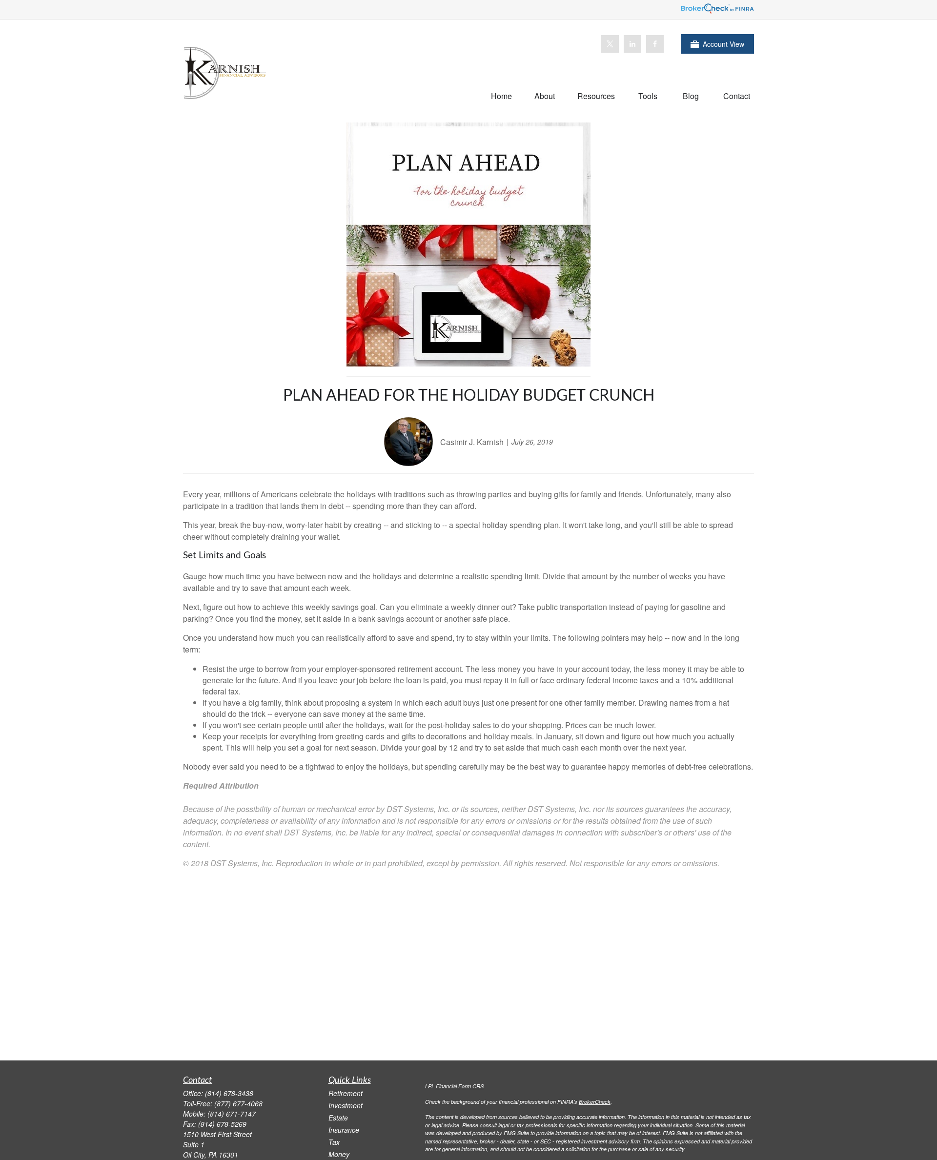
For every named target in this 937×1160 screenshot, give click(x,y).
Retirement (345, 1093)
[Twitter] (610, 44)
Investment (345, 1105)
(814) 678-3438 (229, 1093)
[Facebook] (655, 44)
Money (338, 1154)
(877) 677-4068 (238, 1103)
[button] (501, 95)
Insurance (343, 1130)
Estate (338, 1117)
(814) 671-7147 (231, 1114)
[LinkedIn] (632, 44)
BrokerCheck (595, 1101)
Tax (334, 1142)
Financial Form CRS (460, 1086)
